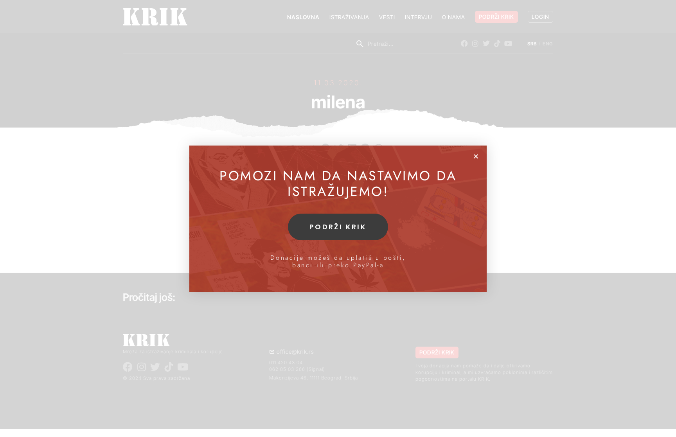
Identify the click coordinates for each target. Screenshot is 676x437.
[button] (476, 156)
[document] (338, 218)
